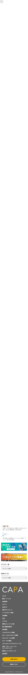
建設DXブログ (14, 664)
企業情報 (4, 615)
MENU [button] (1, 1)
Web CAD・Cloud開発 (8, 638)
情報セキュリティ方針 (8, 624)
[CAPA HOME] (14, 590)
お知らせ (4, 607)
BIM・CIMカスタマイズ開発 (10, 635)
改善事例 (4, 601)
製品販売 (4, 653)
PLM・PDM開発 (6, 640)
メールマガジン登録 (7, 612)
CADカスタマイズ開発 (8, 632)
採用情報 (4, 629)
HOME (4, 596)
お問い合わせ (14, 659)
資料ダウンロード (7, 610)
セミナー (4, 604)
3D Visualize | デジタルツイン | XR (11, 643)
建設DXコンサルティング (9, 651)
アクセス (4, 621)
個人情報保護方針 (7, 626)
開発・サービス (6, 598)
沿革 (3, 618)
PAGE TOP (25, 653)
